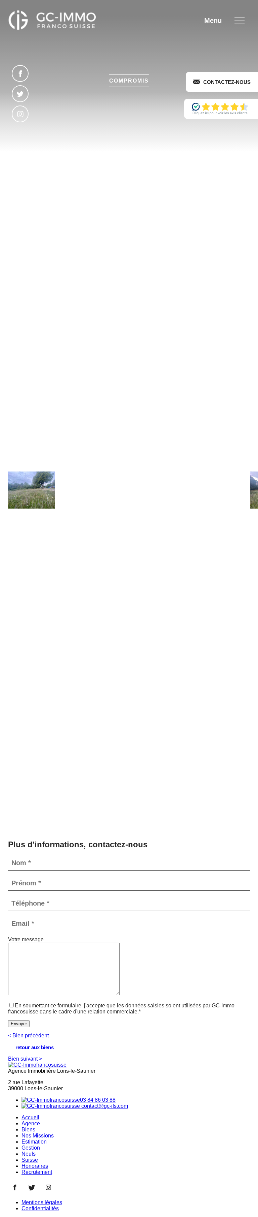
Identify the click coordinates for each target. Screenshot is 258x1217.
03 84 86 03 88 (98, 1100)
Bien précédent (28, 1035)
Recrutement (37, 1172)
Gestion (31, 1148)
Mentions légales (42, 1202)
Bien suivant (25, 1059)
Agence (31, 1123)
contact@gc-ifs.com (104, 1106)
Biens (28, 1129)
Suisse (30, 1160)
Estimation (34, 1142)
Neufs (29, 1154)
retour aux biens (34, 1047)
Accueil (30, 1117)
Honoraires (35, 1166)
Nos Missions (38, 1135)
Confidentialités (40, 1208)
